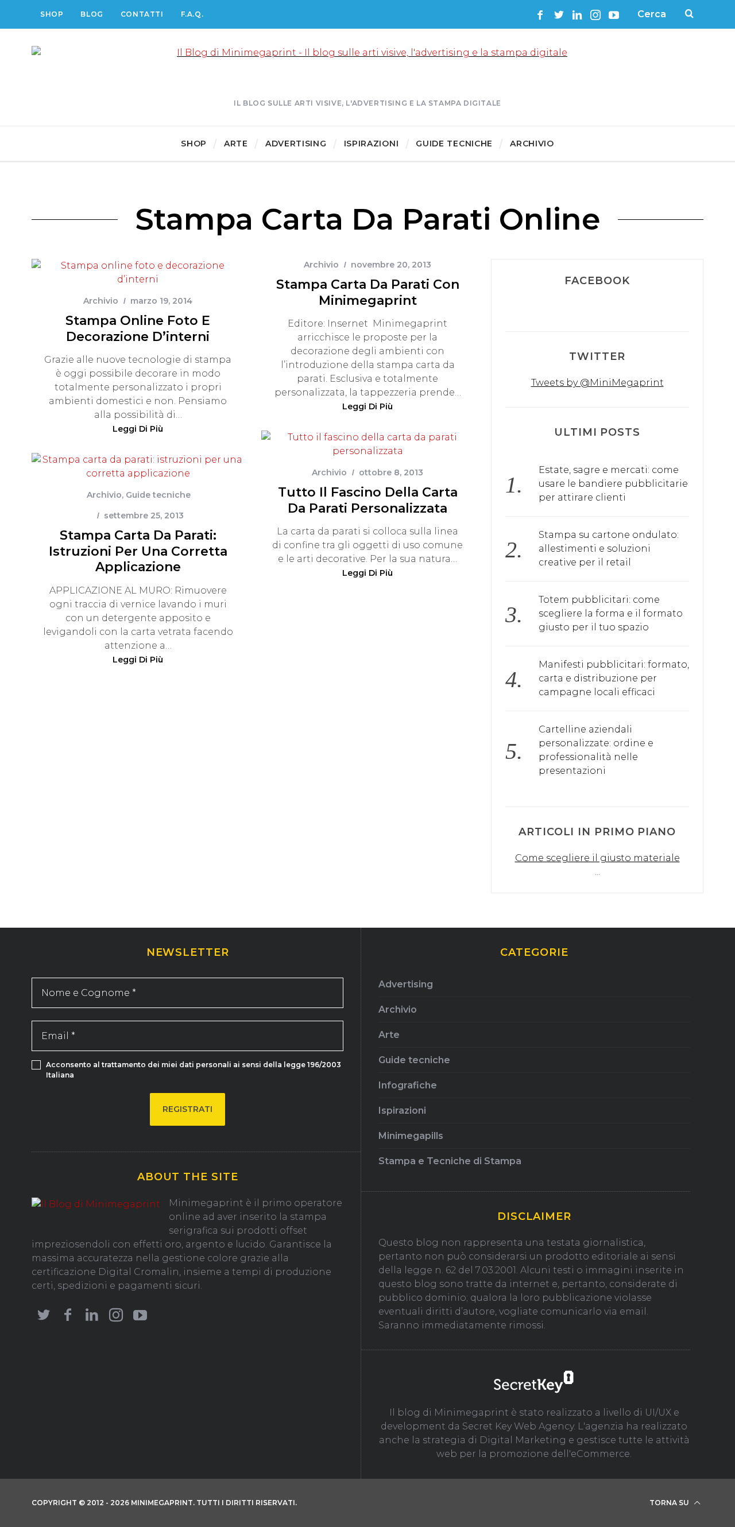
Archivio (100, 301)
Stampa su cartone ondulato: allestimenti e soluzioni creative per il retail (609, 548)
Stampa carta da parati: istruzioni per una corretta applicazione (138, 551)
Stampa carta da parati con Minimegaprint (367, 292)
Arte (389, 1034)
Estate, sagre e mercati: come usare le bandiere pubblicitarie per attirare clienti (613, 483)
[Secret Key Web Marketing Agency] (534, 1383)
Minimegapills (410, 1135)
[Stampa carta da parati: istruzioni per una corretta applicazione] (138, 466)
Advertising (405, 984)
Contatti (142, 14)
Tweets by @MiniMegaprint (597, 382)
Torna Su (670, 1502)
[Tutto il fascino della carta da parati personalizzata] (367, 444)
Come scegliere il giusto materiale (597, 857)
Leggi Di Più (138, 429)
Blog (91, 14)
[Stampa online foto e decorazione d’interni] (138, 272)
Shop (51, 14)
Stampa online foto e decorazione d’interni (137, 328)
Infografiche (407, 1085)
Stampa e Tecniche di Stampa (449, 1161)
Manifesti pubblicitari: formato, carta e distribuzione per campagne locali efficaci (614, 678)
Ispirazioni (402, 1110)
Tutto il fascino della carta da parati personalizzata (368, 500)
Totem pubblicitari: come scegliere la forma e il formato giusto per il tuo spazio (611, 613)
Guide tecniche (158, 495)
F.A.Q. (192, 14)
